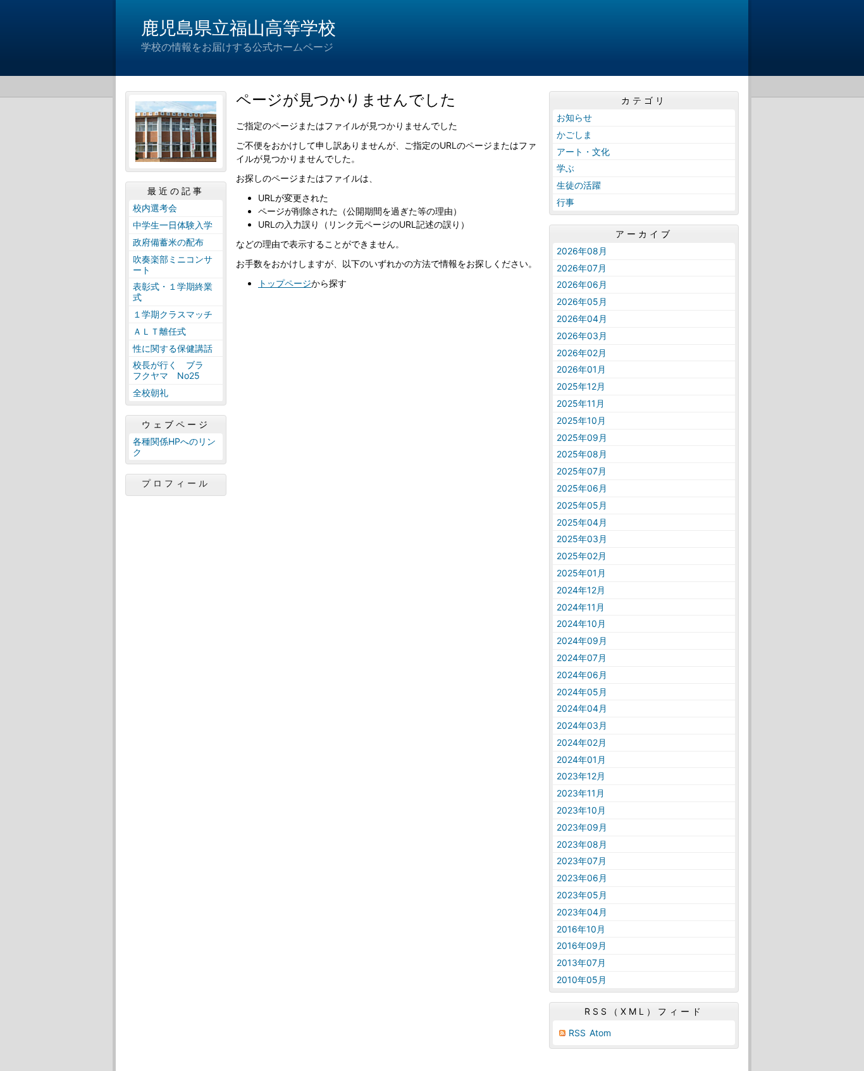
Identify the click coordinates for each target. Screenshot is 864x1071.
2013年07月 (581, 962)
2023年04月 (582, 912)
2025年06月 (582, 488)
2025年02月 (582, 555)
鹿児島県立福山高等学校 (238, 28)
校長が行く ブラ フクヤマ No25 (173, 370)
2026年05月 (582, 301)
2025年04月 (582, 522)
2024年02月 (582, 742)
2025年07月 (582, 471)
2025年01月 (581, 572)
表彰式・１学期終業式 (173, 291)
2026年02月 (582, 352)
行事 (565, 202)
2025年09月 (582, 437)
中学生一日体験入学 (173, 225)
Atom (600, 1032)
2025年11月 (581, 403)
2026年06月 (582, 284)
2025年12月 (581, 386)
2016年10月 (581, 929)
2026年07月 (582, 268)
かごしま (574, 134)
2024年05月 (582, 691)
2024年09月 (582, 640)
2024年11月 (581, 607)
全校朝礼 (150, 392)
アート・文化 (583, 151)
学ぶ (565, 168)
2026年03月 (582, 335)
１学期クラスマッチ (173, 314)
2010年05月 (582, 979)
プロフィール (176, 483)
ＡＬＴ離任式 (159, 331)
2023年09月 (582, 827)
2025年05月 (582, 505)
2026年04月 (582, 318)
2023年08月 (582, 844)
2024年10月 (581, 623)
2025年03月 (582, 538)
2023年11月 (581, 793)
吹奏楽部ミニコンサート (173, 264)
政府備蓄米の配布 (168, 242)
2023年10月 (581, 810)
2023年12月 (581, 776)
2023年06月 (582, 877)
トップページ (284, 283)
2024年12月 (581, 590)
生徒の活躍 (579, 185)
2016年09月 (582, 945)
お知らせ (574, 117)
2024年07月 (582, 657)
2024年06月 (582, 674)
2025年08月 (582, 454)
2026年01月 (581, 369)
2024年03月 (582, 725)
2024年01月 (581, 759)
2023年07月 (582, 860)
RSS (577, 1032)
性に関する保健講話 (173, 348)
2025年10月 (581, 420)
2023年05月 (582, 894)
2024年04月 (582, 708)
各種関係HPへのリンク (174, 446)
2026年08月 (582, 250)
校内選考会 (155, 207)
